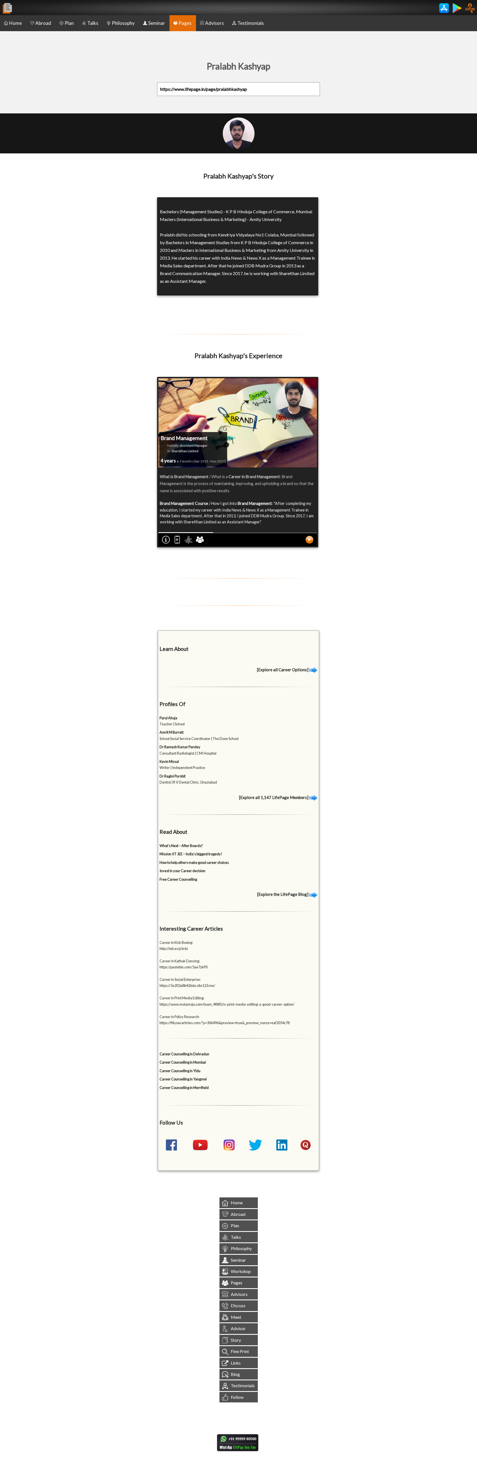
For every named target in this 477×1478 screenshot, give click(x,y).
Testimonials (250, 23)
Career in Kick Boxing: (176, 942)
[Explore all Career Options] (283, 669)
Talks (92, 23)
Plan (69, 23)
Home (15, 23)
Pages (185, 23)
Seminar (156, 23)
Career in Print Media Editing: (182, 998)
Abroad (43, 23)
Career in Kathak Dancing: (180, 961)
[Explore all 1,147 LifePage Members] (274, 797)
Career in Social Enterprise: (180, 979)
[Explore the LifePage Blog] (283, 894)
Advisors (214, 23)
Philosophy (123, 23)
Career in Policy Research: (180, 1016)
